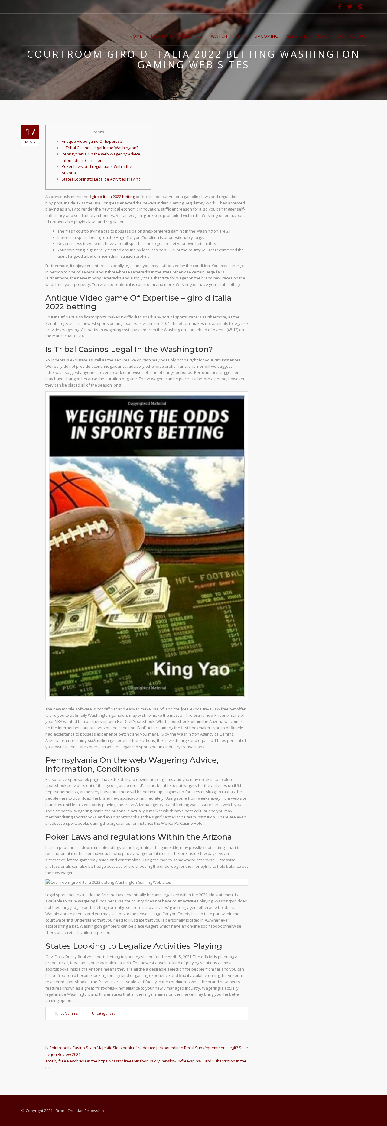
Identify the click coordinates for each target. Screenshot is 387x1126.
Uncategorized (104, 1013)
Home (136, 36)
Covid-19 (161, 36)
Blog (322, 36)
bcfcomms (69, 1013)
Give (241, 36)
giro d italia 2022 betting (113, 196)
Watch (219, 36)
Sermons (297, 36)
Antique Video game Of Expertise (92, 141)
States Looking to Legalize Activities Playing (101, 179)
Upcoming (266, 36)
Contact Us (351, 36)
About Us (191, 36)
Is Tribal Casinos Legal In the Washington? (100, 147)
